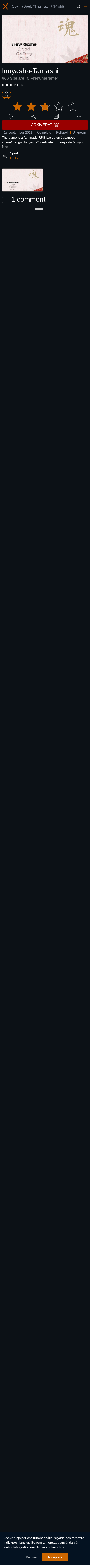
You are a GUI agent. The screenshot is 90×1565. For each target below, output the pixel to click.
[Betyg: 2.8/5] (45, 106)
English (15, 158)
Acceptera (55, 1557)
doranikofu (12, 84)
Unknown (79, 132)
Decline (31, 1557)
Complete (44, 132)
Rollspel (62, 132)
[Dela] (33, 116)
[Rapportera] (79, 116)
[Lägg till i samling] (56, 116)
